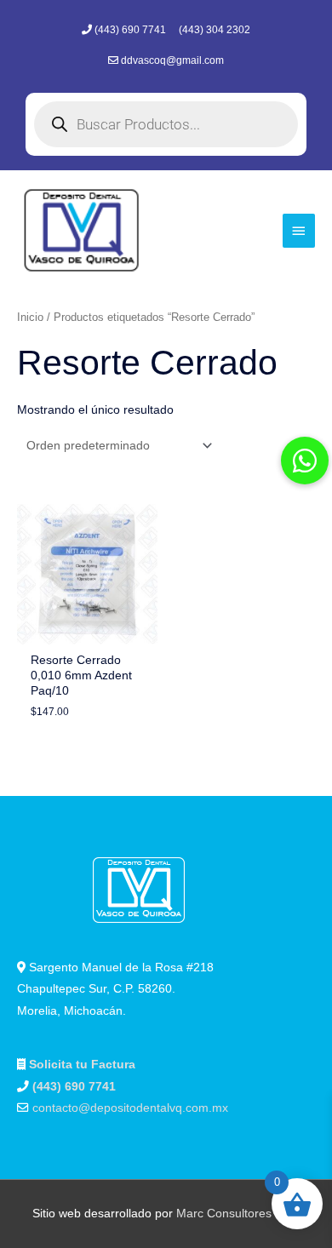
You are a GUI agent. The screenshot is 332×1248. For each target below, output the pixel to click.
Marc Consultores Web (238, 1213)
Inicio (30, 317)
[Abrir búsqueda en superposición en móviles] (166, 124)
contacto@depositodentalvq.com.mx (130, 1108)
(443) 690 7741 (131, 30)
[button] (305, 460)
